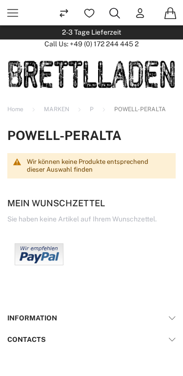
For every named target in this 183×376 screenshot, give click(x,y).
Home (16, 109)
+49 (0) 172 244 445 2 (104, 44)
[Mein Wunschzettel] (89, 12)
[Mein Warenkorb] (170, 12)
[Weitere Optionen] (39, 263)
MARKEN (57, 109)
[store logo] (91, 74)
